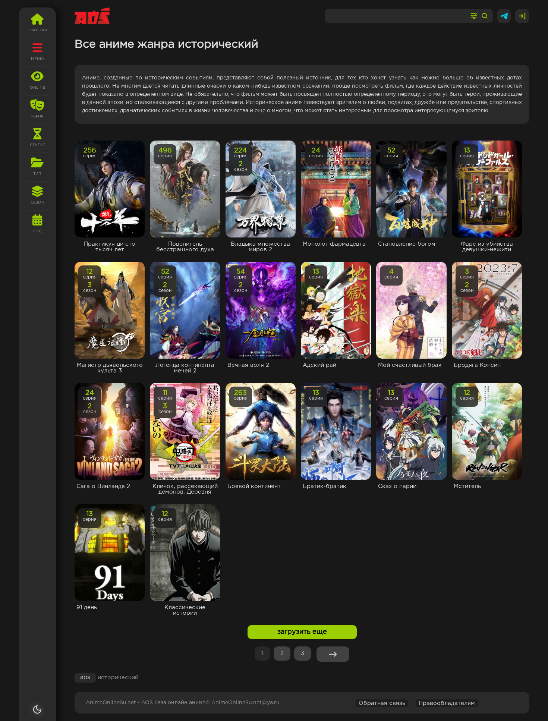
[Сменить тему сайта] (37, 709)
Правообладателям (447, 703)
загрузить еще (302, 632)
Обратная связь (382, 703)
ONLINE (37, 87)
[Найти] (484, 16)
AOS (85, 677)
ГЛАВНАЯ (37, 30)
